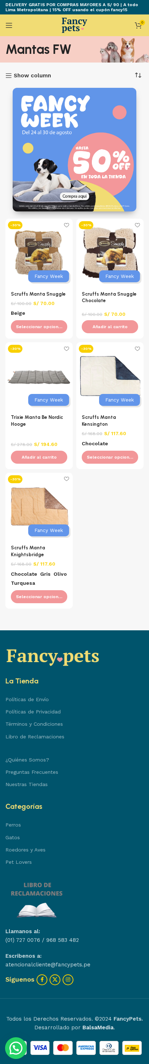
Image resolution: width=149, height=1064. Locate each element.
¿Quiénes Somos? (27, 760)
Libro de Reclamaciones (34, 736)
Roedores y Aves (25, 850)
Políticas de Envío (27, 699)
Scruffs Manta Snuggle (38, 294)
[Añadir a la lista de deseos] (66, 225)
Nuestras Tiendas (26, 784)
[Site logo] (74, 25)
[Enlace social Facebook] (42, 979)
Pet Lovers (18, 862)
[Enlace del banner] (74, 149)
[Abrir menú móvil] (9, 25)
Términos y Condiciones (34, 724)
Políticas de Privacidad (33, 712)
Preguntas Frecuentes (31, 772)
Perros (13, 825)
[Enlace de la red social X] (55, 979)
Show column (32, 75)
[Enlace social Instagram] (68, 979)
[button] (110, 326)
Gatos (12, 837)
